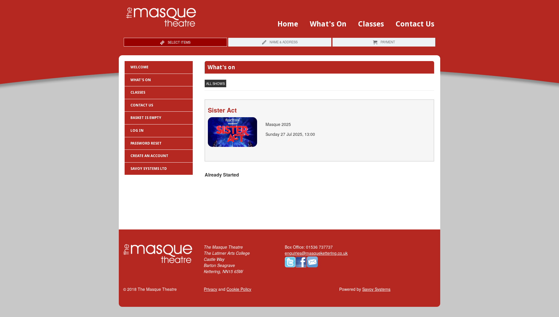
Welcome (139, 67)
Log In (137, 130)
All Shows (215, 83)
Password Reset (146, 143)
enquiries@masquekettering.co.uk (316, 253)
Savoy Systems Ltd (148, 168)
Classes (371, 24)
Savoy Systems (376, 289)
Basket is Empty (145, 117)
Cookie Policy (239, 289)
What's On (328, 24)
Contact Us (415, 24)
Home (287, 24)
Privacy (210, 289)
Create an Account (149, 156)
